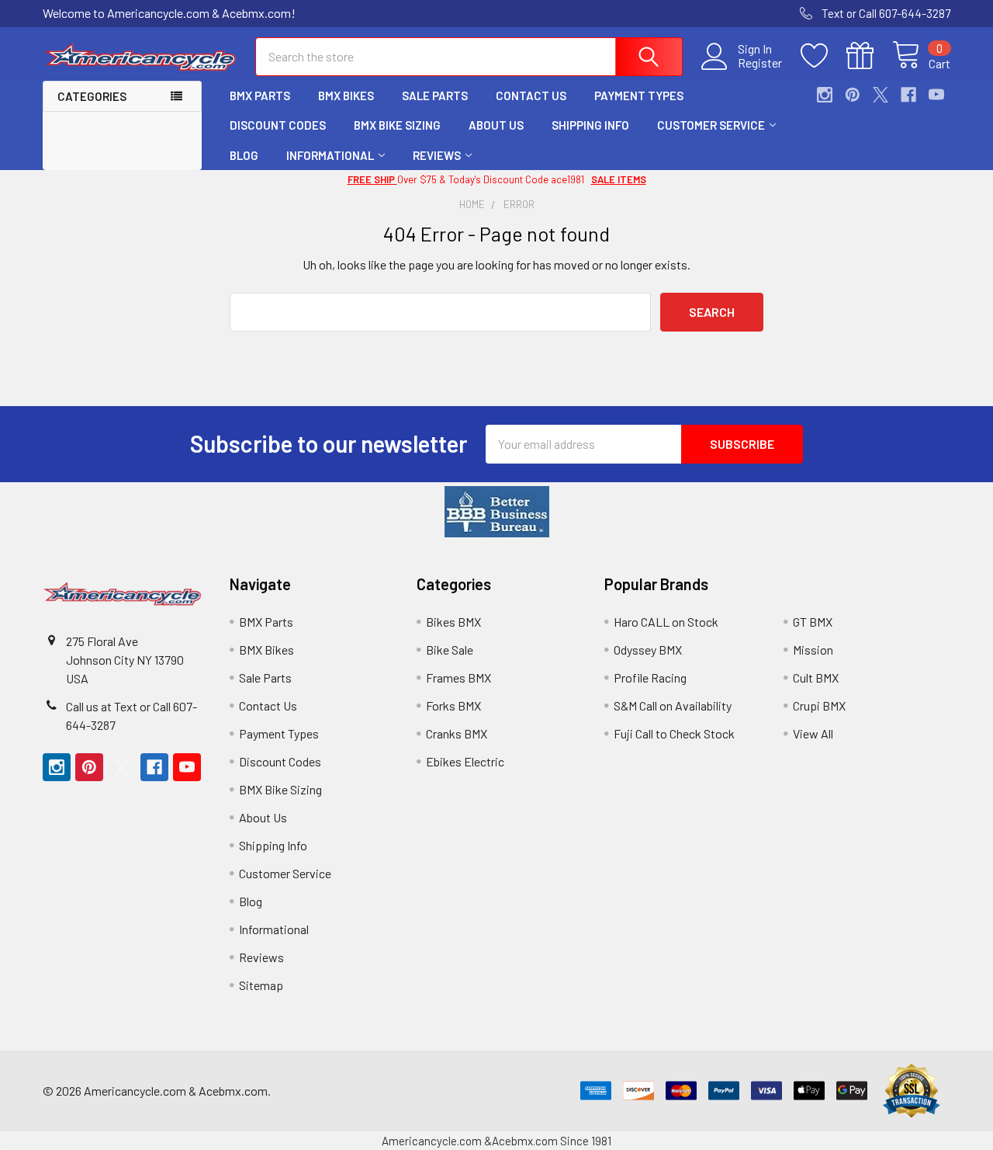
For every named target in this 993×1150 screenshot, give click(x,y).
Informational (330, 155)
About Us (496, 125)
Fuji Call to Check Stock (674, 733)
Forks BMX (453, 705)
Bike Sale (449, 649)
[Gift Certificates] (869, 56)
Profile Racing (650, 677)
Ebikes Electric (465, 761)
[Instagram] (825, 95)
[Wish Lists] (823, 56)
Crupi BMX (819, 705)
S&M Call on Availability (673, 705)
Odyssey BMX (648, 649)
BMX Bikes (346, 95)
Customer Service (711, 125)
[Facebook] (908, 95)
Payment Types (638, 95)
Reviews (437, 155)
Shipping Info (590, 125)
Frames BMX (458, 677)
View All (813, 733)
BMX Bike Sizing (397, 125)
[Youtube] (936, 95)
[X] (880, 95)
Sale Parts (435, 95)
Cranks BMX (456, 733)
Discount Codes (278, 125)
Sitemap (261, 985)
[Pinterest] (853, 95)
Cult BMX (816, 677)
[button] (497, 511)
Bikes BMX (453, 621)
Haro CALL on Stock (666, 621)
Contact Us (531, 95)
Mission (813, 649)
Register (760, 63)
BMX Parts (260, 95)
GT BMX (812, 621)
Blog (244, 155)
